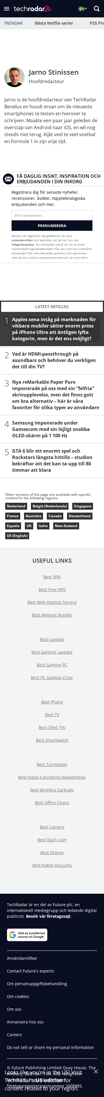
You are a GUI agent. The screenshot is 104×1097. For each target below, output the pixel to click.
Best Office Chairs (52, 802)
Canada (55, 515)
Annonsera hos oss (25, 1022)
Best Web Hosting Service (52, 602)
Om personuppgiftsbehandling (37, 983)
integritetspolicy (23, 244)
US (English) (17, 535)
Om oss (14, 1009)
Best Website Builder (52, 615)
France (12, 515)
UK (29, 525)
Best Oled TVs (52, 727)
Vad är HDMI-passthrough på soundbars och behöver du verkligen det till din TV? (54, 360)
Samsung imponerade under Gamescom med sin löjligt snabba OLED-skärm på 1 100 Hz (51, 429)
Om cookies (18, 996)
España (13, 525)
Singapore (82, 506)
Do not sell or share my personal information (50, 1047)
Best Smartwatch (52, 740)
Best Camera (52, 827)
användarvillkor (22, 240)
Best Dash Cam (52, 839)
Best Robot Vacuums (52, 865)
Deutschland (80, 515)
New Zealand (66, 525)
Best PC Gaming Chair (52, 677)
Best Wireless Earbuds (52, 790)
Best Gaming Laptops (52, 652)
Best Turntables (52, 764)
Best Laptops (52, 639)
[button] (6, 8)
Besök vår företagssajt (48, 916)
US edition (49, 1080)
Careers (14, 1034)
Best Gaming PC (52, 665)
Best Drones (52, 852)
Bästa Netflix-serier (54, 23)
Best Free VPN (52, 589)
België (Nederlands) (50, 506)
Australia (33, 515)
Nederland (16, 506)
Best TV (52, 714)
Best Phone (52, 702)
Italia (43, 525)
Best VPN (52, 576)
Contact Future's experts (30, 971)
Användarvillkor (22, 958)
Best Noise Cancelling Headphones (52, 777)
